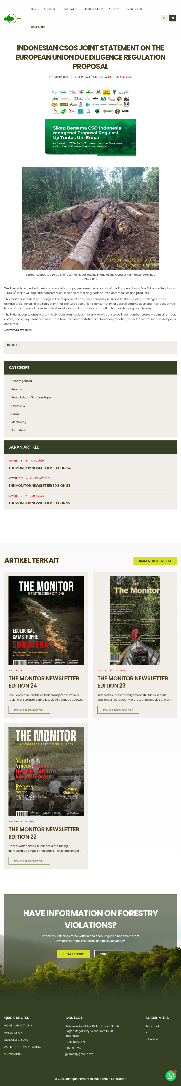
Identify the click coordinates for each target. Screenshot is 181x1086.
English (172, 18)
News (15, 414)
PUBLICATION (13, 1033)
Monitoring (18, 422)
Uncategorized (21, 381)
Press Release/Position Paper (31, 397)
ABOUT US (22, 1025)
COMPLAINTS (13, 1054)
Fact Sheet (19, 430)
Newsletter (19, 406)
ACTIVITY (10, 1047)
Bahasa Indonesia (164, 18)
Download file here (17, 330)
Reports (16, 389)
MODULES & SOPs (16, 1040)
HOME (8, 1025)
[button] (56, 9)
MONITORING (32, 1047)
